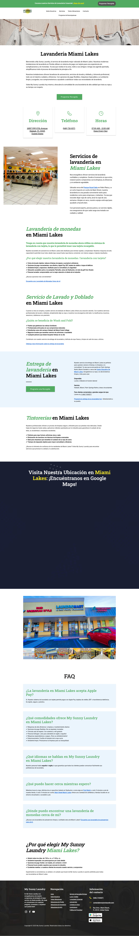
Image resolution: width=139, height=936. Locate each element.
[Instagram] (26, 911)
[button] (62, 11)
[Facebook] (29, 911)
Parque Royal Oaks (91, 187)
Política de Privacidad (76, 910)
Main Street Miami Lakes (63, 792)
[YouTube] (33, 911)
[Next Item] (112, 622)
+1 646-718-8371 (86, 394)
